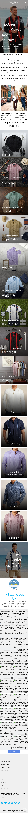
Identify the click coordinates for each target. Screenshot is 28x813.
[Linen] (14, 400)
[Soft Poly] (14, 526)
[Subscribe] (25, 797)
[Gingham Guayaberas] (14, 560)
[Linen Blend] (14, 432)
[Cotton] (14, 495)
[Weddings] (14, 257)
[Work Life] (14, 285)
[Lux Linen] (14, 463)
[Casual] (14, 201)
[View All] (14, 370)
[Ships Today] (14, 229)
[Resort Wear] (14, 313)
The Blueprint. (7, 113)
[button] (26, 2)
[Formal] (14, 144)
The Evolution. (21, 113)
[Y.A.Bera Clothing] (14, 2)
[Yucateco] (14, 172)
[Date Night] (14, 341)
